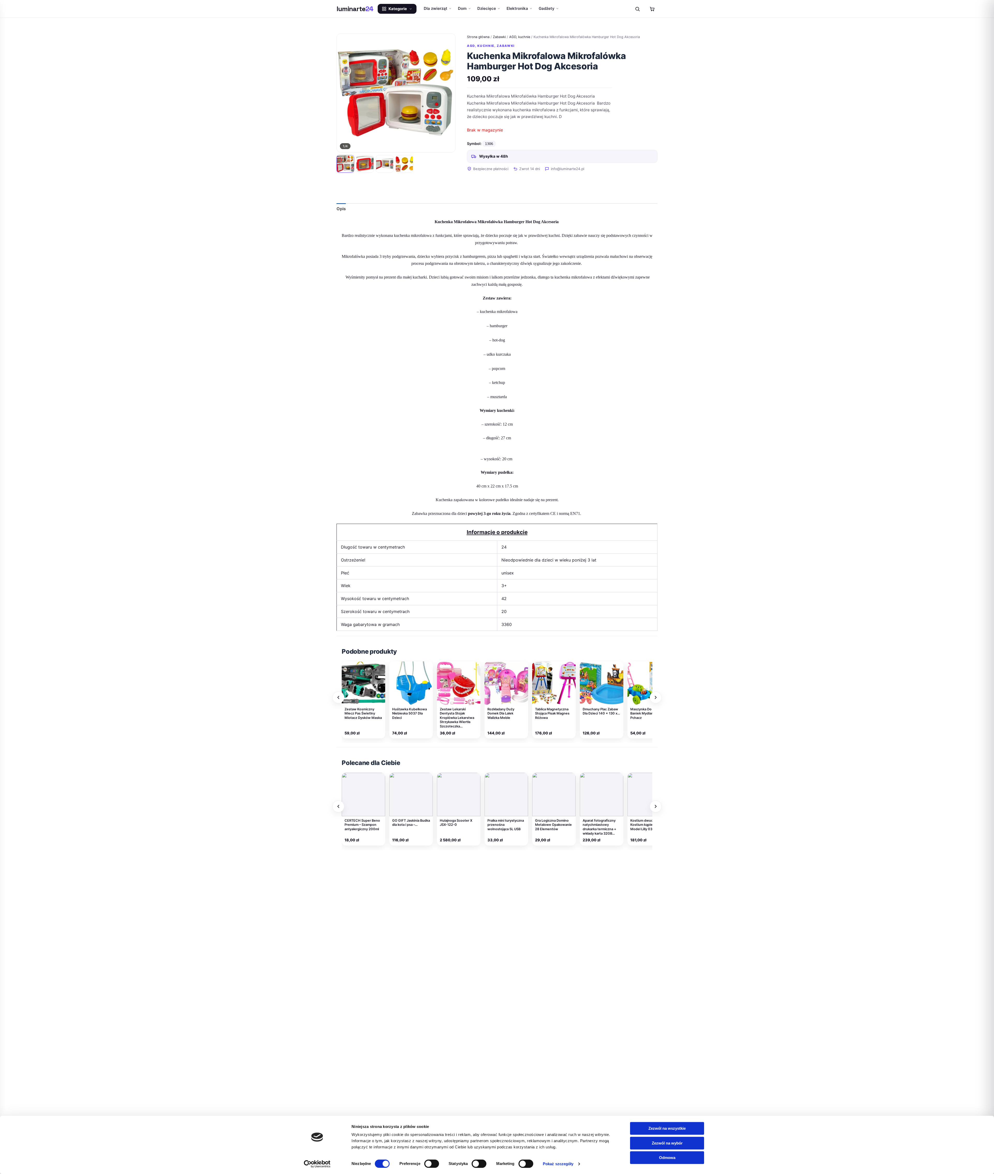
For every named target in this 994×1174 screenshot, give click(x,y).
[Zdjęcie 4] (404, 164)
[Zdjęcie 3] (384, 164)
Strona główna (478, 37)
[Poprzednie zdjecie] (345, 93)
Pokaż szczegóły (558, 1164)
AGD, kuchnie (519, 37)
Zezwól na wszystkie (667, 1128)
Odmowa (667, 1157)
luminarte (355, 9)
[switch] (431, 1164)
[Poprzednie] (338, 697)
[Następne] (656, 697)
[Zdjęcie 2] (365, 164)
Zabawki (499, 37)
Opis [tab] (341, 208)
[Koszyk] (652, 8)
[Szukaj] (637, 8)
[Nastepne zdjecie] (447, 93)
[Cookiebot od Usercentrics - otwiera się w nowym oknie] (317, 1164)
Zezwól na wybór (667, 1143)
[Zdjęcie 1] (345, 164)
